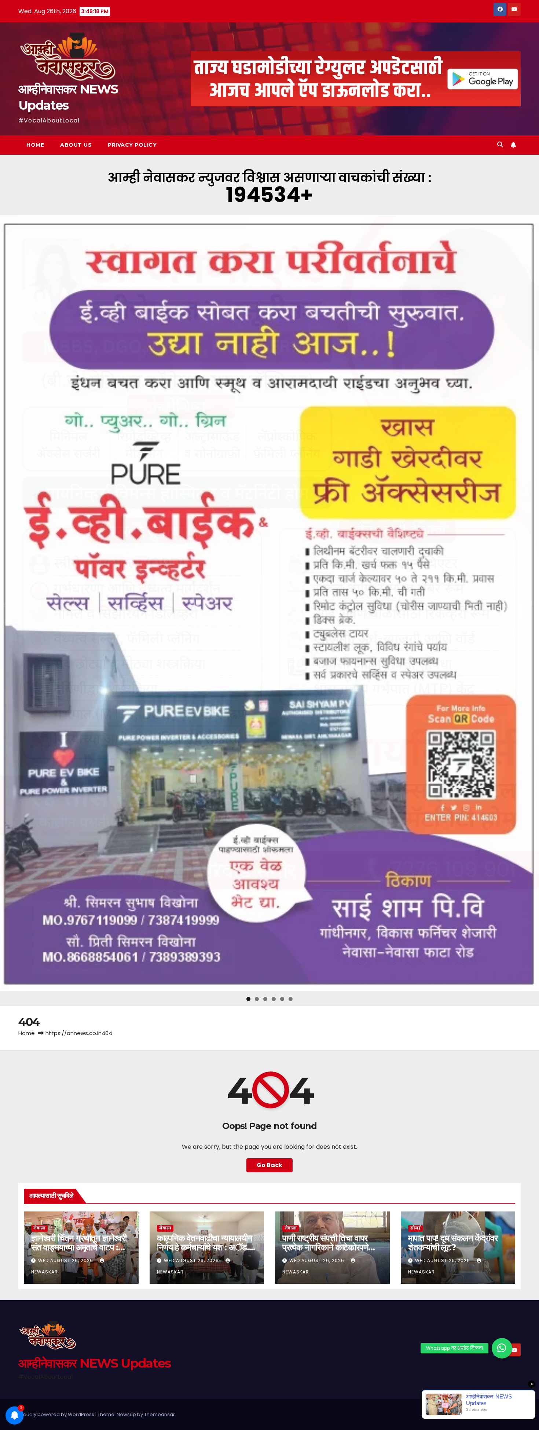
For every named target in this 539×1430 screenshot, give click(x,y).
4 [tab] (274, 999)
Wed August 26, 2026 (66, 1260)
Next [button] (530, 603)
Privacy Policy (132, 145)
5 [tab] (282, 999)
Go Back (269, 1165)
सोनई (415, 1228)
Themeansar (159, 1414)
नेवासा (39, 1228)
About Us (76, 145)
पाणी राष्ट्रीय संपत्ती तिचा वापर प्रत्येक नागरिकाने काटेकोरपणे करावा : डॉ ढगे (325, 1247)
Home (35, 145)
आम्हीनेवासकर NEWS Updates (94, 1363)
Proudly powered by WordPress (56, 1414)
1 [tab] (248, 999)
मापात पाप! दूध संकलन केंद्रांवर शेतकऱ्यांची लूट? (453, 1243)
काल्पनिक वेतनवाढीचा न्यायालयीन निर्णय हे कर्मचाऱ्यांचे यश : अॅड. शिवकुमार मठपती (204, 1247)
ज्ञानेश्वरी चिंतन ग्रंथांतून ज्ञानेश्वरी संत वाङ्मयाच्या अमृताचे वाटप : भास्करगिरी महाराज (78, 1247)
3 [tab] (265, 999)
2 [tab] (257, 999)
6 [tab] (291, 999)
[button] (500, 144)
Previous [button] (8, 603)
